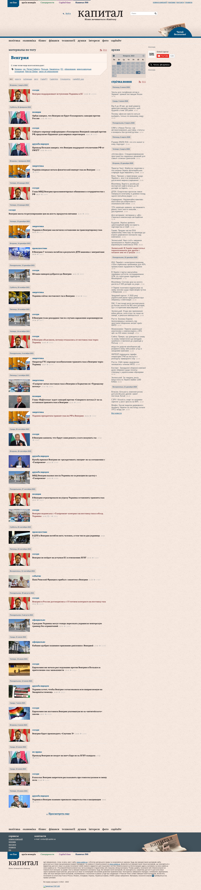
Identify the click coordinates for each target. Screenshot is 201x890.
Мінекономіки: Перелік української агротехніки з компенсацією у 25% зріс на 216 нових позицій (126, 331)
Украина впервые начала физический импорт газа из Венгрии (63, 170)
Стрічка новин (121, 81)
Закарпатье (54, 69)
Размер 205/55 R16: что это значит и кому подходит (127, 143)
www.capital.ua (82, 862)
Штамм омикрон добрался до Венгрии (52, 274)
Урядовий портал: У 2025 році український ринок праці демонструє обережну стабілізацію (127, 297)
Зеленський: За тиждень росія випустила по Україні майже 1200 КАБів (126, 380)
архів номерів (29, 3)
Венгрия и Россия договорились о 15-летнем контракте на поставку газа (69, 602)
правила (188, 2)
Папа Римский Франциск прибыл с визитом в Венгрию (60, 580)
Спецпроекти (47, 3)
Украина (18, 69)
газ (24, 69)
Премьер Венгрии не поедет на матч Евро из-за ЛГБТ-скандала (63, 756)
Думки (82, 40)
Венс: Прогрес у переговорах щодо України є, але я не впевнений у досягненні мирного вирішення (127, 178)
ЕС (62, 69)
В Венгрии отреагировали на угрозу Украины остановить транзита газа (68, 498)
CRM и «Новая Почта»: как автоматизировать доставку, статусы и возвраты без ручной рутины (127, 130)
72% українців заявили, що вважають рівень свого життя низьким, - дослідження (128, 209)
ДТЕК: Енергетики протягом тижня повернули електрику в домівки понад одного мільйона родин (128, 194)
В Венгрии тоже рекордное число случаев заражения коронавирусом (67, 318)
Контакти (180, 2)
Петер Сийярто (33, 69)
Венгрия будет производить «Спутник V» (53, 734)
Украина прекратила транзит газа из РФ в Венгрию (58, 416)
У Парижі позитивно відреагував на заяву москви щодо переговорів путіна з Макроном (128, 290)
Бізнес (42, 40)
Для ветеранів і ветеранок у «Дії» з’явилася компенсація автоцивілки (127, 216)
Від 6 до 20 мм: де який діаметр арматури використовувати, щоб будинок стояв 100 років (125, 108)
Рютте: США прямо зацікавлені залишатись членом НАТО (125, 363)
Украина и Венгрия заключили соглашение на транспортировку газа (67, 230)
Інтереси (94, 40)
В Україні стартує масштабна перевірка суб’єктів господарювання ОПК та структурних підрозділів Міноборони (127, 275)
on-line (13, 3)
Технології (68, 40)
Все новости (116, 413)
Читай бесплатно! (180, 33)
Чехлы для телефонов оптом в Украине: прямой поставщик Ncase (126, 93)
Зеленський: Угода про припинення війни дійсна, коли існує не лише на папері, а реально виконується (127, 313)
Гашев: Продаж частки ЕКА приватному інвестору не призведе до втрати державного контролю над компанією (128, 233)
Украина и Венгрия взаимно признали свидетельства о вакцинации (66, 800)
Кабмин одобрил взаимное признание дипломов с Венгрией (62, 646)
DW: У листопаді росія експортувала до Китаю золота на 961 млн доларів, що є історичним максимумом (128, 305)
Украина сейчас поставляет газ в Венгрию (53, 296)
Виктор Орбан (31, 71)
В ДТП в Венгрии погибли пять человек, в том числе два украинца (66, 536)
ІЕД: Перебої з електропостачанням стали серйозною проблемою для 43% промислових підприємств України (128, 264)
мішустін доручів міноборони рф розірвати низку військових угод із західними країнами (126, 349)
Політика (14, 40)
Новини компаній (160, 2)
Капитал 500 (81, 3)
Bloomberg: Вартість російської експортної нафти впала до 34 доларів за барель (125, 186)
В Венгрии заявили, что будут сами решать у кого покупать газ (64, 438)
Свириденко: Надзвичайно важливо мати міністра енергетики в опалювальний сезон (127, 201)
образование (70, 69)
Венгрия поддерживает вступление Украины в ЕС (57, 94)
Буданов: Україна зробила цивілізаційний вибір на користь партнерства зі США (125, 225)
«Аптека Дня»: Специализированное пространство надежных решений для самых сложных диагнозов (128, 156)
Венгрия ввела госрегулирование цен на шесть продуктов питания (43, 214)
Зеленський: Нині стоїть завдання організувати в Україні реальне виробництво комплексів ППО (126, 242)
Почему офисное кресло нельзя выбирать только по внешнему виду (127, 115)
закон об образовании (48, 71)
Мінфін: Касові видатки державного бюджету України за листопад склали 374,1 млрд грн (128, 407)
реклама (171, 2)
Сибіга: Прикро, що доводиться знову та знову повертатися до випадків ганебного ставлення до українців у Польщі (128, 339)
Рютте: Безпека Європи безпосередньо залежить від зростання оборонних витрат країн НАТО (126, 322)
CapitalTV (116, 40)
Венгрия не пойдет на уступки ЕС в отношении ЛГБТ (59, 558)
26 (139, 72)
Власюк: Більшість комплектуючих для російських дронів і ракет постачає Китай (127, 394)
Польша (44, 69)
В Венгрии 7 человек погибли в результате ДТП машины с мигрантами (68, 252)
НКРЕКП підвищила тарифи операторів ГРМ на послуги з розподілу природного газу (124, 356)
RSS (105, 50)
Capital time (65, 3)
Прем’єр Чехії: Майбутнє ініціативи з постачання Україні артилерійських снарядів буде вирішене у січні (127, 170)
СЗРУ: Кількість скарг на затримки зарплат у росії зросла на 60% (126, 401)
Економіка (29, 40)
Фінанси (54, 40)
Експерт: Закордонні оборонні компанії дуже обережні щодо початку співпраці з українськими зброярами (128, 370)
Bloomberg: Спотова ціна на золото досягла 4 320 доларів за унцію (126, 283)
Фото (105, 40)
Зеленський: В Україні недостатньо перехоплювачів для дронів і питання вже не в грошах (128, 250)
